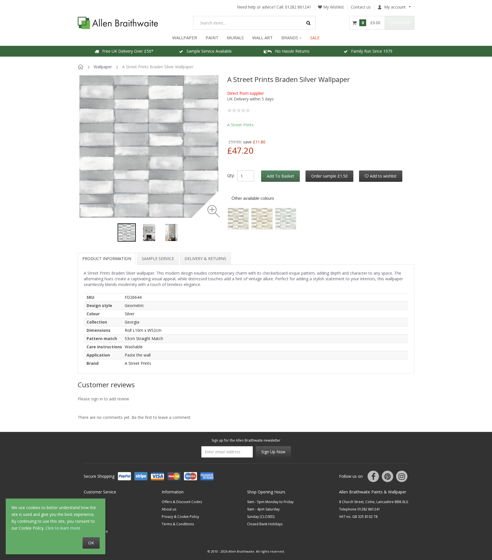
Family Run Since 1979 (370, 51)
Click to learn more (63, 528)
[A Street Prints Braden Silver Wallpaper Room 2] (171, 232)
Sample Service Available (207, 51)
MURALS (235, 37)
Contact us (361, 7)
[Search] (308, 22)
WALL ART (262, 37)
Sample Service (158, 258)
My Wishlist (333, 7)
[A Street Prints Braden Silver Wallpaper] (126, 232)
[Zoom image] (214, 211)
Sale (315, 37)
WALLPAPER (184, 37)
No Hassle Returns (290, 51)
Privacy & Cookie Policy (180, 516)
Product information (106, 258)
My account (395, 7)
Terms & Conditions (178, 524)
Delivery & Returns (205, 258)
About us (169, 509)
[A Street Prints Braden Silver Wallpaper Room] (148, 232)
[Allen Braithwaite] (118, 23)
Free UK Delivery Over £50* (126, 51)
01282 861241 (298, 7)
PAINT (212, 37)
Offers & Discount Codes (182, 501)
